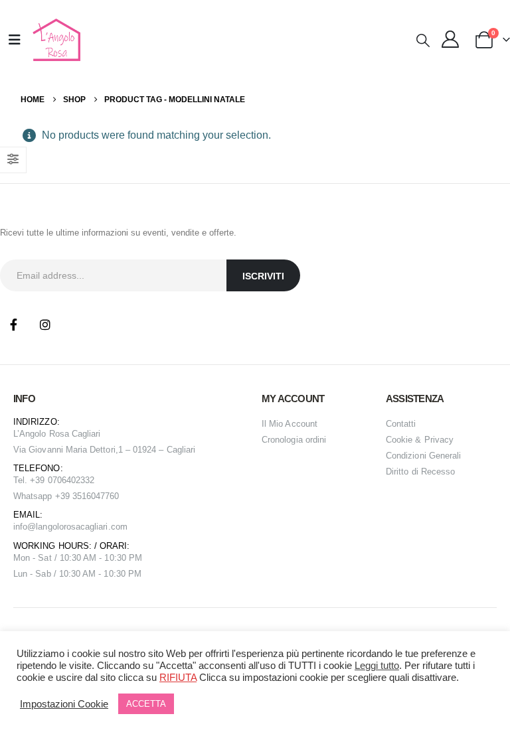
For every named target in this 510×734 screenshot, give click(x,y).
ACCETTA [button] (146, 704)
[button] (423, 40)
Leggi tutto (377, 665)
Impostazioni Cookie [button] (64, 704)
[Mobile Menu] (14, 40)
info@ (24, 527)
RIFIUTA (178, 677)
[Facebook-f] (13, 324)
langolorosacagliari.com (82, 527)
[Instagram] (45, 324)
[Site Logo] (54, 40)
